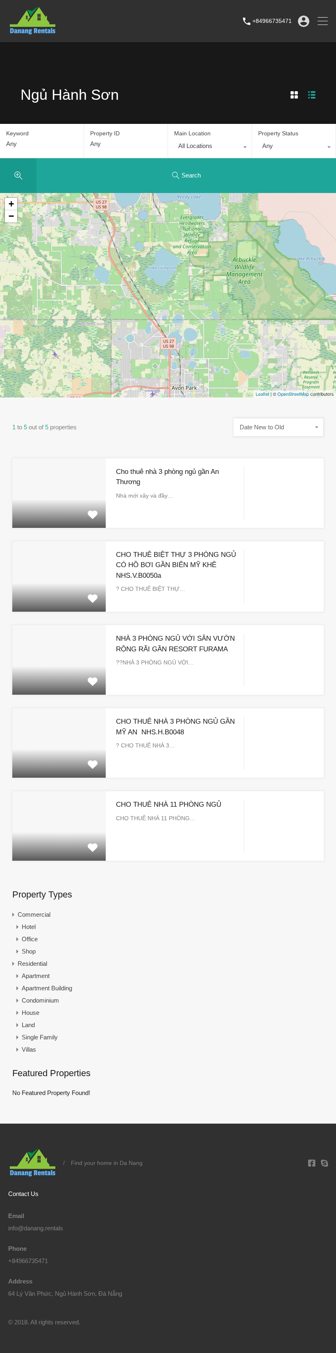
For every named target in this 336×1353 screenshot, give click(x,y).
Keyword (17, 133)
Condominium (40, 1000)
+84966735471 (272, 21)
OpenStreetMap (293, 393)
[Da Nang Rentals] (32, 32)
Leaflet (262, 393)
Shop (29, 951)
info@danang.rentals (35, 1228)
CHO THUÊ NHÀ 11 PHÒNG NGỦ (168, 804)
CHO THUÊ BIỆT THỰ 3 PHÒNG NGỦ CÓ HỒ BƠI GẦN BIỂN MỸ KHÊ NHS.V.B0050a (176, 565)
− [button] (11, 216)
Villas (29, 1049)
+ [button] (11, 204)
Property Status (278, 133)
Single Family (40, 1037)
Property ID (105, 133)
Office (30, 939)
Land (28, 1024)
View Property (59, 513)
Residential (32, 963)
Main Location (192, 133)
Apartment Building (47, 988)
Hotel (29, 926)
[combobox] (210, 148)
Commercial (34, 914)
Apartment (36, 975)
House (30, 1012)
